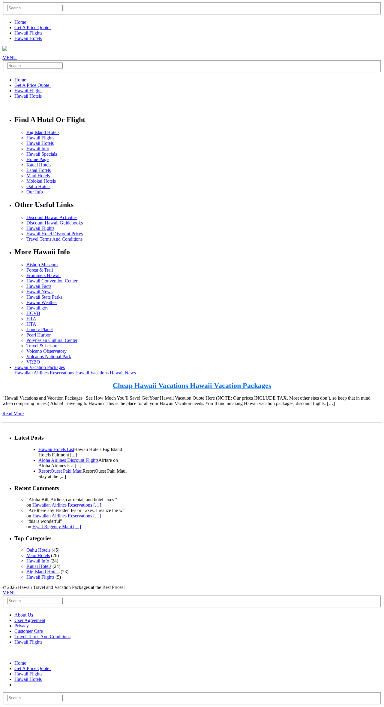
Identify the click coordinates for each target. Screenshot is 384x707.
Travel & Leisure (42, 345)
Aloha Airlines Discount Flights (68, 460)
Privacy (21, 625)
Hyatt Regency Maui (56, 526)
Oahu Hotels (38, 186)
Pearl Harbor (38, 334)
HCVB (33, 313)
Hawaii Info (37, 148)
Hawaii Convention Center (51, 280)
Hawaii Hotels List (56, 449)
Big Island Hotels (42, 132)
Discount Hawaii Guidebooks (54, 222)
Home (20, 22)
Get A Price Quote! (32, 27)
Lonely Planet (39, 329)
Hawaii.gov (37, 307)
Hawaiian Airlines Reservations (44, 372)
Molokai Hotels (41, 181)
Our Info (34, 191)
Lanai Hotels (38, 170)
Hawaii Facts (38, 286)
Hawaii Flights (28, 32)
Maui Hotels (38, 175)
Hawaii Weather (41, 302)
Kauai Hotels (38, 164)
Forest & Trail (39, 270)
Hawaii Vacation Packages (39, 367)
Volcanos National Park (48, 356)
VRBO (33, 361)
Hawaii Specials (41, 154)
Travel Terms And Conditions (54, 239)
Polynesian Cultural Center (51, 340)
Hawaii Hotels (28, 38)
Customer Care (28, 631)
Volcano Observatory (46, 351)
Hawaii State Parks (44, 297)
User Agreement (29, 620)
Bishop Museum (42, 264)
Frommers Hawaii (43, 275)
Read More (13, 413)
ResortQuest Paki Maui (60, 471)
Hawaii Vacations (92, 372)
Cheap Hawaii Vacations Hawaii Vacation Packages (192, 385)
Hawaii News (39, 291)
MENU (9, 57)
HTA (31, 318)
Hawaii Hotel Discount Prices (54, 233)
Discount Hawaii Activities (51, 217)
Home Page (37, 159)
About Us (23, 614)
